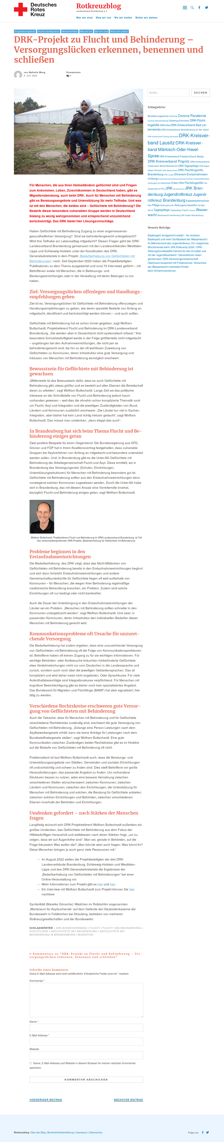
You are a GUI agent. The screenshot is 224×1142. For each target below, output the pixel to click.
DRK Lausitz (169, 174)
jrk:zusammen (178, 189)
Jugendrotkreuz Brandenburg (177, 197)
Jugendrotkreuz (177, 194)
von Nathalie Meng (34, 72)
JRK (169, 188)
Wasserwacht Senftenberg (169, 215)
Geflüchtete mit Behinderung (74, 931)
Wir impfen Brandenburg (192, 215)
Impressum (81, 1132)
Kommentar (37, 981)
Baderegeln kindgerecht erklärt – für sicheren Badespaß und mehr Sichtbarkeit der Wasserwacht (177, 237)
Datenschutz (95, 1132)
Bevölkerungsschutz (158, 116)
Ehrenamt (180, 174)
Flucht (95, 928)
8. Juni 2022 (30, 75)
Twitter (206, 7)
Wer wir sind (84, 17)
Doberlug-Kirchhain (179, 120)
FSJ (163, 188)
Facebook (199, 7)
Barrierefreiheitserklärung (60, 1132)
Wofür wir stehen (146, 17)
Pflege (156, 205)
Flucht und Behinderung (122, 928)
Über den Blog (38, 1132)
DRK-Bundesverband (71, 928)
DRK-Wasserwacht (170, 170)
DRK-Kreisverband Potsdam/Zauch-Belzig (182, 156)
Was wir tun (103, 17)
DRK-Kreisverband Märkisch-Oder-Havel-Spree (175, 149)
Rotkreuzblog (98, 6)
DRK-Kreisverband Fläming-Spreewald (163, 136)
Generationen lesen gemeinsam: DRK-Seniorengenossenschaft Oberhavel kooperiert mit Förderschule (175, 259)
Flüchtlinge (39, 931)
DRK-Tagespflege (188, 166)
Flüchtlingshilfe (194, 183)
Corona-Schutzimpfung (158, 120)
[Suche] (192, 7)
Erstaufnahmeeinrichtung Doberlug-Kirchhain (175, 179)
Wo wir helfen (123, 17)
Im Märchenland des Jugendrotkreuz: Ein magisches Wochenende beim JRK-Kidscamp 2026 (178, 245)
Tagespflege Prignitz (179, 210)
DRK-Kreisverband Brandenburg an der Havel (185, 129)
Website (34, 1049)
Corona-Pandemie (192, 115)
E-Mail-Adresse (39, 1035)
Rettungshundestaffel (186, 205)
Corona (173, 116)
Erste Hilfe (177, 183)
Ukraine (192, 210)
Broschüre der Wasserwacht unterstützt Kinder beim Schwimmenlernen (177, 266)
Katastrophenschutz (197, 200)
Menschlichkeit (70, 31)
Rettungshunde (167, 205)
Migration (85, 934)
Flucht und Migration (48, 31)
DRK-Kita (165, 125)
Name (34, 1021)
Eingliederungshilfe (25, 31)
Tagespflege (162, 210)
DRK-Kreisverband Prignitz (169, 161)
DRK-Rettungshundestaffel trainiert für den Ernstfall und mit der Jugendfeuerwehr (177, 251)
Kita (149, 205)
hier (100, 884)
